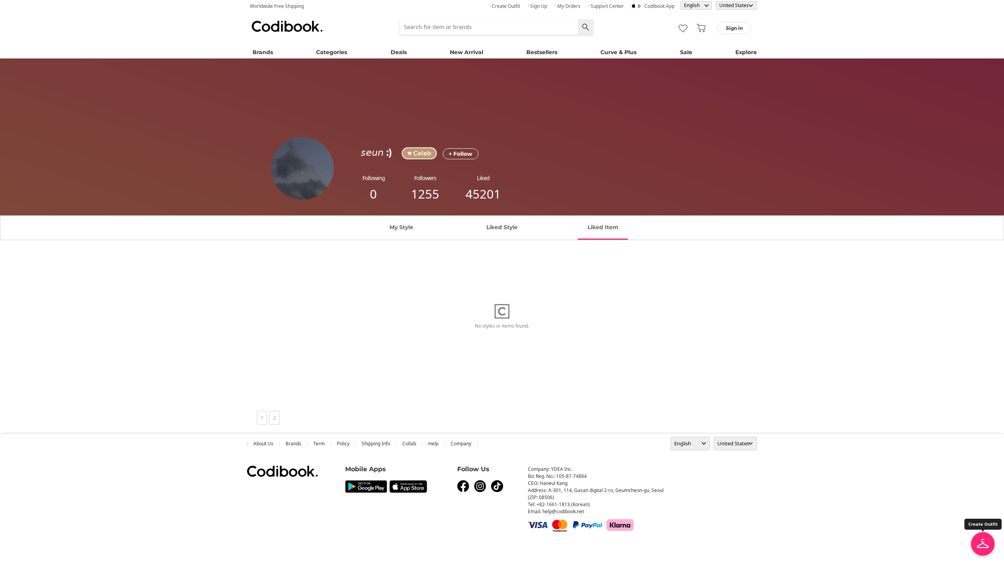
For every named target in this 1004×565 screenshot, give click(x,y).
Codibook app (659, 6)
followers (425, 178)
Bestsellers (541, 52)
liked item (602, 227)
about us (263, 443)
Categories (331, 52)
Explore (746, 52)
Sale (686, 52)
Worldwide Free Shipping (277, 6)
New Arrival (466, 52)
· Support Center (606, 6)
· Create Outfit (504, 6)
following (373, 178)
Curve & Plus (618, 52)
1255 (425, 194)
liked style (502, 227)
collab (409, 443)
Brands (263, 52)
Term (319, 443)
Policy (343, 443)
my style (401, 227)
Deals (399, 52)
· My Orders (567, 6)
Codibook (287, 26)
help (433, 443)
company (461, 443)
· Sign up (537, 6)
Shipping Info (376, 443)
